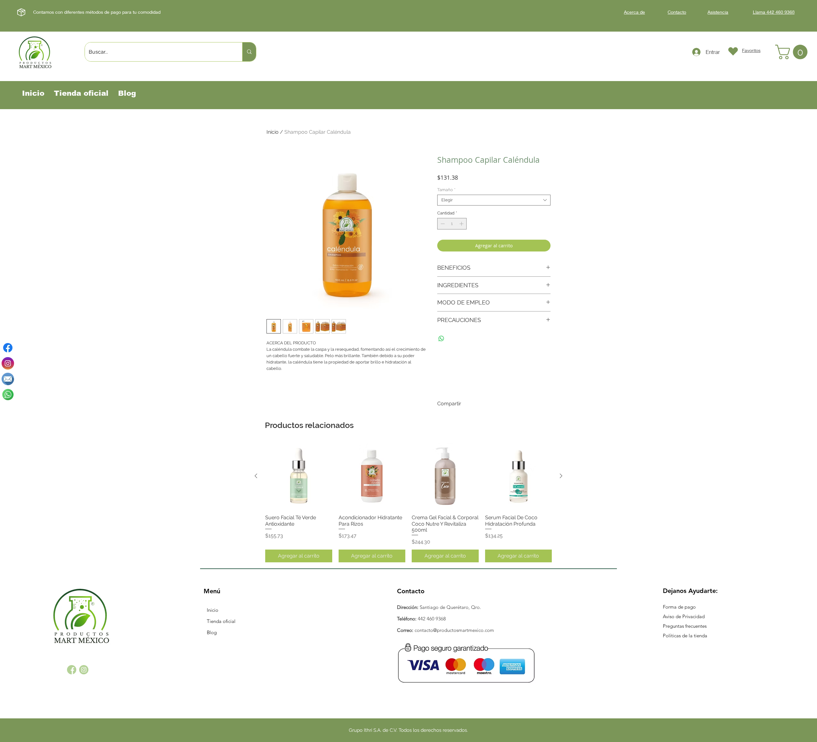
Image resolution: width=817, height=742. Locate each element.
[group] (408, 502)
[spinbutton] (452, 223)
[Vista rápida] (298, 476)
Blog (212, 632)
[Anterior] (256, 476)
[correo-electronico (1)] (8, 379)
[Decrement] (442, 223)
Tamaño (446, 189)
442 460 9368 (432, 619)
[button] (793, 52)
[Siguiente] (561, 476)
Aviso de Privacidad (684, 616)
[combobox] (494, 200)
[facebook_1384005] (71, 669)
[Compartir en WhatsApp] (441, 338)
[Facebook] (8, 347)
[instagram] (8, 363)
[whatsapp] (8, 394)
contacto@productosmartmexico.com (454, 630)
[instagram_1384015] (83, 669)
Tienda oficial (221, 621)
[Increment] (462, 223)
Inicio (272, 132)
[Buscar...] (249, 51)
